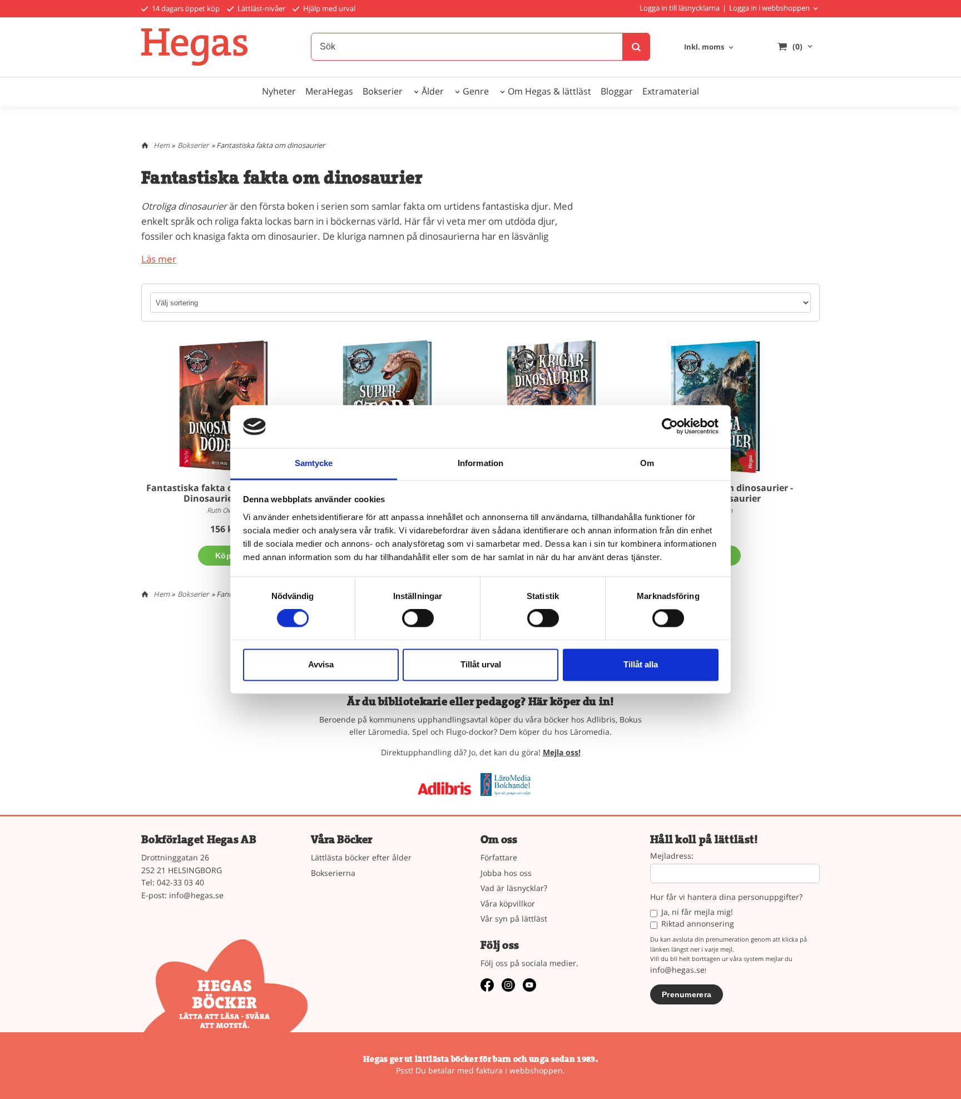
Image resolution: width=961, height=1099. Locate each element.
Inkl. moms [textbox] (704, 47)
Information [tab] (480, 463)
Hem (161, 145)
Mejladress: (671, 856)
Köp (223, 555)
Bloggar (617, 91)
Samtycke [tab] (314, 463)
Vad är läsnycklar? (514, 888)
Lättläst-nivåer (260, 8)
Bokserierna (333, 873)
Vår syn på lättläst (514, 918)
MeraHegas (329, 91)
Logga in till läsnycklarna (680, 8)
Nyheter (279, 91)
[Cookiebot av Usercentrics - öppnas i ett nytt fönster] (670, 426)
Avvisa (321, 664)
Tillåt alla (640, 664)
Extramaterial (670, 91)
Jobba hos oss (506, 873)
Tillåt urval (480, 664)
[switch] (418, 618)
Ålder (433, 91)
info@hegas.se (196, 895)
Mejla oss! (562, 752)
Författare (499, 857)
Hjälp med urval (328, 8)
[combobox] (709, 47)
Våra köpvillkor (508, 903)
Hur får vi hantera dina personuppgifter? (726, 897)
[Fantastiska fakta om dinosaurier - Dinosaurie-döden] (223, 406)
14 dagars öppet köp (185, 8)
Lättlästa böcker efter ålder (361, 857)
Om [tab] (647, 463)
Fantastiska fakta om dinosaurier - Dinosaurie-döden (223, 493)
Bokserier (383, 91)
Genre (476, 91)
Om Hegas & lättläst (549, 91)
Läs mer (158, 259)
